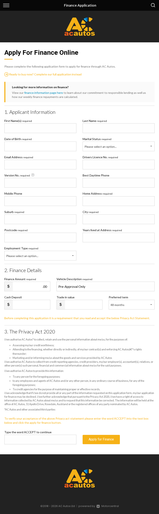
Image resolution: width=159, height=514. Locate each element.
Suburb (14, 212)
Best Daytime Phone (96, 175)
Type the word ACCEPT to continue (28, 432)
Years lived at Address (102, 230)
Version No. (17, 175)
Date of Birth (18, 139)
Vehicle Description (74, 279)
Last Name (95, 121)
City (91, 212)
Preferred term (118, 297)
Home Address (97, 193)
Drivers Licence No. (100, 157)
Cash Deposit (13, 297)
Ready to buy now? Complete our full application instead (45, 74)
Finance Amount (20, 279)
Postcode (16, 230)
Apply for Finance (101, 439)
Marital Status (97, 139)
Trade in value (66, 297)
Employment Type (21, 252)
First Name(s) (18, 121)
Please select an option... (100, 146)
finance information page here (43, 92)
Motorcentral (110, 506)
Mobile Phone (13, 193)
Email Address (18, 157)
